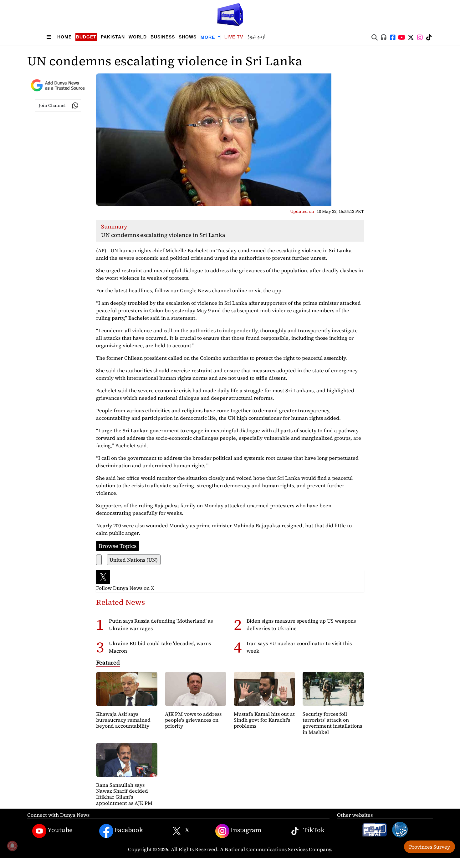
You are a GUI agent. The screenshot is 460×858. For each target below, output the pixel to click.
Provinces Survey (429, 846)
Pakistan (113, 36)
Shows (188, 36)
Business (163, 36)
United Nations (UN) (134, 559)
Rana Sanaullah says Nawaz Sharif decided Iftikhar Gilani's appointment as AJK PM (124, 793)
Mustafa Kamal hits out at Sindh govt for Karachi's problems (264, 719)
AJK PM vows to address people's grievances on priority (193, 719)
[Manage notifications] (12, 846)
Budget (86, 36)
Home (64, 36)
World (138, 36)
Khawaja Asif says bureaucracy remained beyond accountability (123, 719)
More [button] (209, 37)
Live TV (233, 36)
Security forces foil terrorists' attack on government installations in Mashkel (332, 722)
